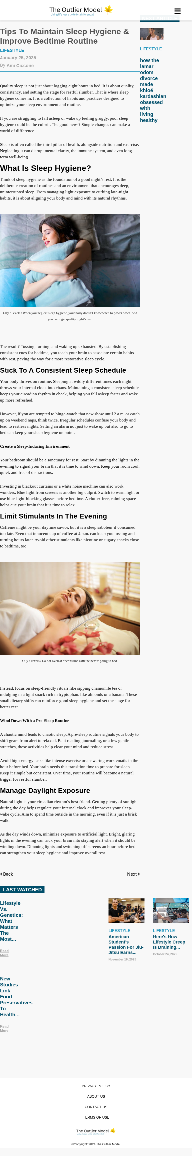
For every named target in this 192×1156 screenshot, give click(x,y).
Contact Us (96, 1107)
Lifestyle (12, 50)
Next (132, 874)
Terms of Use (96, 1117)
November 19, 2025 (122, 959)
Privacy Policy (96, 1086)
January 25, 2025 (18, 57)
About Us (96, 1096)
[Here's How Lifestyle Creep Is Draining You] (171, 910)
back (8, 874)
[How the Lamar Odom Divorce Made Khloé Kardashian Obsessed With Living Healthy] (152, 34)
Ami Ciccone (20, 65)
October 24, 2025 (165, 954)
